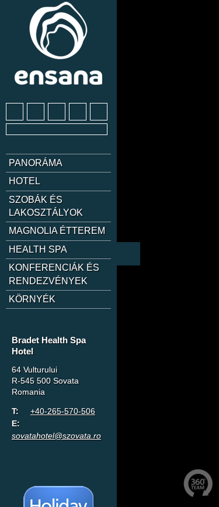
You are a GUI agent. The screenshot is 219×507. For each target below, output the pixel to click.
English (37, 327)
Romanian (80, 327)
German (15, 327)
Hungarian (58, 327)
